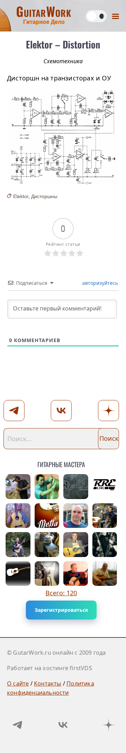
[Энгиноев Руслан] (105, 486)
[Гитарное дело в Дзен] (108, 724)
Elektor (20, 196)
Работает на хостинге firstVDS (49, 668)
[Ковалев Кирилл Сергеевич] (76, 486)
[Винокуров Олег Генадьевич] (47, 544)
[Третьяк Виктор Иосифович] (105, 544)
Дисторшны (44, 196)
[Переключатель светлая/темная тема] (96, 16)
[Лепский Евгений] (18, 486)
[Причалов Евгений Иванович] (47, 486)
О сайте (18, 683)
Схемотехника (63, 61)
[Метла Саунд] (47, 516)
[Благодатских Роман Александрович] (47, 574)
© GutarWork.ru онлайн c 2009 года (56, 652)
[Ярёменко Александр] (105, 516)
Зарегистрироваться (61, 610)
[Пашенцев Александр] (18, 544)
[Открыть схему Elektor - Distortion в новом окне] (63, 138)
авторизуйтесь (99, 283)
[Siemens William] (18, 574)
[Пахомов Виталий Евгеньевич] (105, 574)
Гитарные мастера (61, 463)
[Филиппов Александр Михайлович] (76, 544)
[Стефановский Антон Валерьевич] (18, 516)
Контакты (48, 683)
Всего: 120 (61, 593)
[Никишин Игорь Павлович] (76, 574)
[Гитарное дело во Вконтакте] (63, 724)
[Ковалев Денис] (76, 516)
